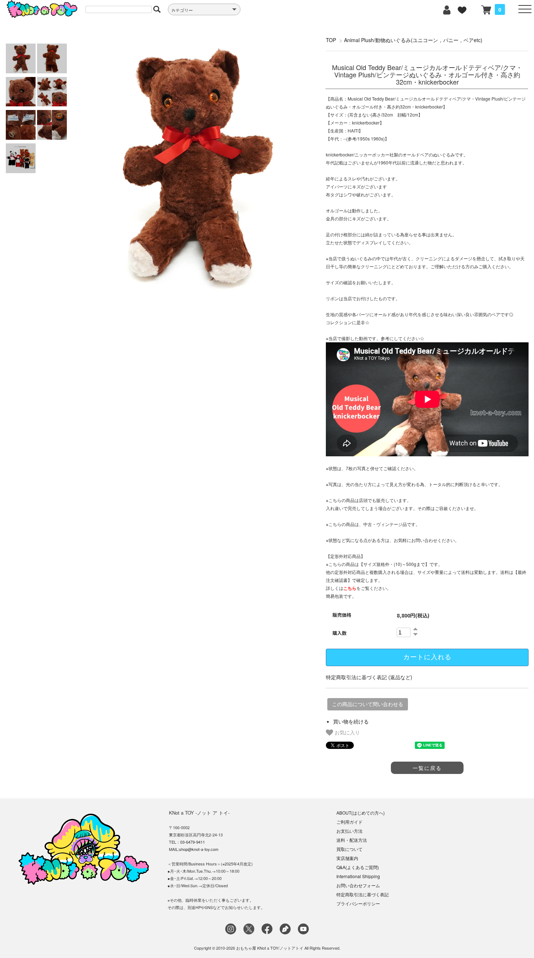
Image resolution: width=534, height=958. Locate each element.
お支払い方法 (349, 831)
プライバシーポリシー (358, 903)
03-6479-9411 (192, 842)
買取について (349, 849)
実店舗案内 (347, 858)
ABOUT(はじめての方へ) (360, 813)
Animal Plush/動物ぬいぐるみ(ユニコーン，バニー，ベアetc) (413, 40)
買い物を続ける (351, 721)
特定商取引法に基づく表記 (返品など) (369, 677)
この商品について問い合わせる (367, 704)
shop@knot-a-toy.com (198, 849)
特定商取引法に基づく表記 (362, 894)
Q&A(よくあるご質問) (357, 867)
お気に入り (346, 732)
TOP (331, 40)
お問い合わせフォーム (358, 885)
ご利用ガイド (349, 822)
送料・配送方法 (351, 840)
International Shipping (358, 876)
